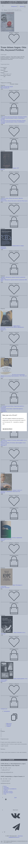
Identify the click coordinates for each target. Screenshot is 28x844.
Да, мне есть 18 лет (7, 429)
